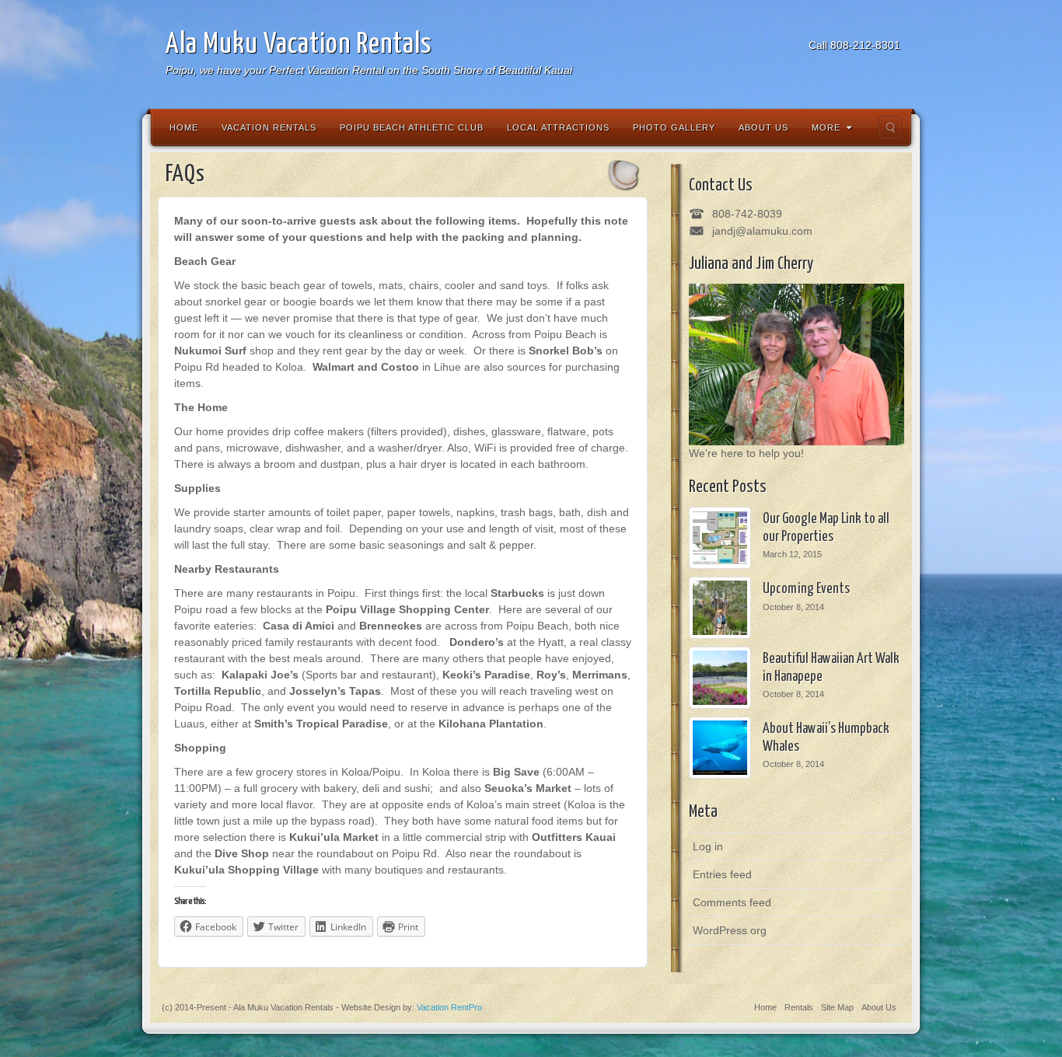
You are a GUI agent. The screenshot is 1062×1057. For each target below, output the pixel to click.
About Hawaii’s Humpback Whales (826, 738)
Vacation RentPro (449, 1007)
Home (183, 127)
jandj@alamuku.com (762, 231)
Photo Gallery (674, 127)
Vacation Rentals (269, 127)
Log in (708, 846)
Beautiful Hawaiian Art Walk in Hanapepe (831, 668)
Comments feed (732, 902)
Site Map (837, 1007)
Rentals (798, 1007)
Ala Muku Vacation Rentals (298, 44)
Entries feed (722, 874)
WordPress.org (730, 930)
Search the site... (890, 127)
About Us (763, 127)
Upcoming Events (806, 589)
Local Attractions (558, 127)
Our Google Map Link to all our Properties (826, 528)
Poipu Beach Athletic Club (412, 127)
